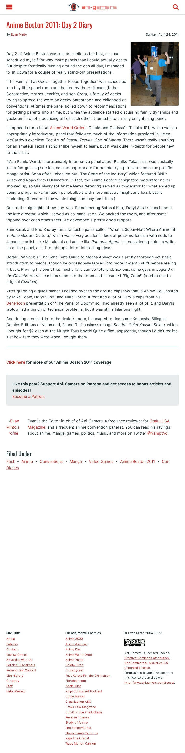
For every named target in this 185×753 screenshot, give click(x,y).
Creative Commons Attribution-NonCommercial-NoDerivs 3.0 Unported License (147, 663)
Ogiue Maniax (75, 696)
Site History (14, 675)
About (10, 639)
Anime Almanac (76, 644)
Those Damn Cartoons (81, 733)
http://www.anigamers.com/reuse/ (149, 682)
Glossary (12, 680)
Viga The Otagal (77, 738)
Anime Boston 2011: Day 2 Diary (49, 24)
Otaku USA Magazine (80, 707)
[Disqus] (92, 549)
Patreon (12, 644)
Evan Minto (19, 34)
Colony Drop (74, 665)
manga (76, 461)
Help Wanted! (16, 691)
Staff (9, 686)
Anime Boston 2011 (137, 461)
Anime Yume (74, 660)
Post (10, 461)
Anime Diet (73, 649)
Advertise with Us (19, 660)
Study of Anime (76, 722)
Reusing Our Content (21, 670)
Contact (12, 649)
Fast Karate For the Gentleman (87, 675)
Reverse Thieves (77, 717)
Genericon (15, 303)
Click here (15, 362)
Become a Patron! (28, 396)
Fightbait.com (75, 680)
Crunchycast (74, 670)
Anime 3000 (74, 639)
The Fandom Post (78, 728)
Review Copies (16, 654)
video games (101, 461)
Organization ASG (78, 701)
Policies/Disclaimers (20, 665)
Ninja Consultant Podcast (83, 691)
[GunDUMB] (6, 44)
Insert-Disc (73, 686)
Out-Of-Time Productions (83, 712)
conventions (51, 461)
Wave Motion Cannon (80, 743)
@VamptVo (157, 433)
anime (27, 461)
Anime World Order (67, 127)
